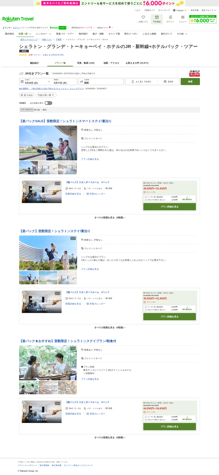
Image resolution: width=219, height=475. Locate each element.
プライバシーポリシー (27, 465)
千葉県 (59, 39)
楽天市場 (194, 10)
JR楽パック (47, 39)
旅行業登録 (44, 465)
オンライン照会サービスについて (78, 465)
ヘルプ (137, 10)
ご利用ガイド (149, 10)
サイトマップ (164, 10)
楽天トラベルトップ (29, 39)
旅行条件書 (56, 465)
